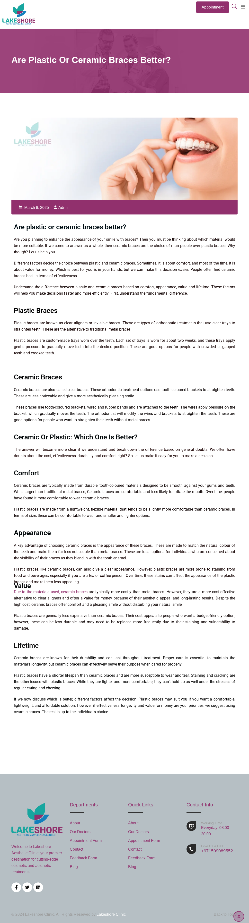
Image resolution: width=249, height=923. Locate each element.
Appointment (212, 7)
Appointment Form (86, 840)
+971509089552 (217, 848)
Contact (76, 849)
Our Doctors (80, 832)
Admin (64, 207)
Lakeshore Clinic (111, 914)
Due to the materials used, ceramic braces (51, 592)
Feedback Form (83, 858)
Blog (74, 867)
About (75, 823)
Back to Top (224, 914)
